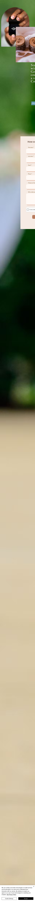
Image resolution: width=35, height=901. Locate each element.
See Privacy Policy (11, 894)
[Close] (33, 887)
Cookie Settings (9, 898)
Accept (26, 898)
